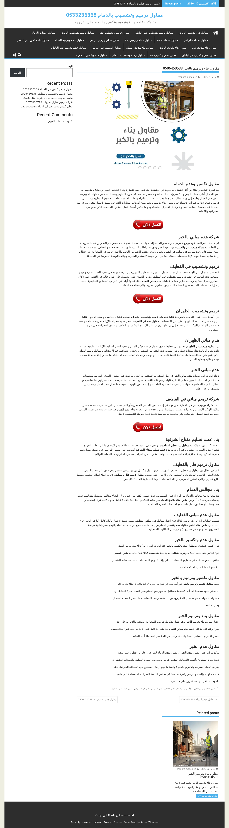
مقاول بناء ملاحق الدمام (139, 47)
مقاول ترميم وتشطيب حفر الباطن (154, 32)
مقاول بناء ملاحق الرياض (172, 47)
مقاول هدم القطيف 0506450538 (97, 699)
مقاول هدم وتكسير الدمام (92, 55)
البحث (69, 66)
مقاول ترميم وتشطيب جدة (114, 32)
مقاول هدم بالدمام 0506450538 (198, 699)
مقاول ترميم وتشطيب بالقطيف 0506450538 (47, 93)
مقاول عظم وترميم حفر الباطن (68, 47)
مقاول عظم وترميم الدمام (69, 40)
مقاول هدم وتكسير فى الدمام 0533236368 (48, 89)
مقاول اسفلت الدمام (43, 32)
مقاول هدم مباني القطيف (122, 688)
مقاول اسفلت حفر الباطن (106, 47)
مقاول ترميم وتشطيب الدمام (128, 55)
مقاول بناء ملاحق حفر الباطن (33, 40)
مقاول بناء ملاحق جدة (204, 47)
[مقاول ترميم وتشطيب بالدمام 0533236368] (215, 32)
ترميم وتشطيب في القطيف (175, 688)
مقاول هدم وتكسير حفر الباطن (199, 55)
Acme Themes (150, 822)
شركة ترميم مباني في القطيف (148, 688)
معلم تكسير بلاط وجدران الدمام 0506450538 (47, 106)
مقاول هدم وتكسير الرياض (193, 32)
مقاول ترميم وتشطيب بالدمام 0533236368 (114, 15)
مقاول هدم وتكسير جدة (163, 55)
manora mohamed (187, 76)
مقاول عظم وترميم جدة (138, 40)
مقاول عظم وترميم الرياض (104, 40)
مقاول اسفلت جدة (167, 40)
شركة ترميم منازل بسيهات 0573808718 (49, 102)
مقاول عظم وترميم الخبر (205, 688)
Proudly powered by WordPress (91, 822)
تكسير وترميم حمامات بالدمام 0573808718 (137, 3)
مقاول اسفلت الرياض (196, 40)
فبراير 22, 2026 (208, 768)
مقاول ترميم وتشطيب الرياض (77, 32)
